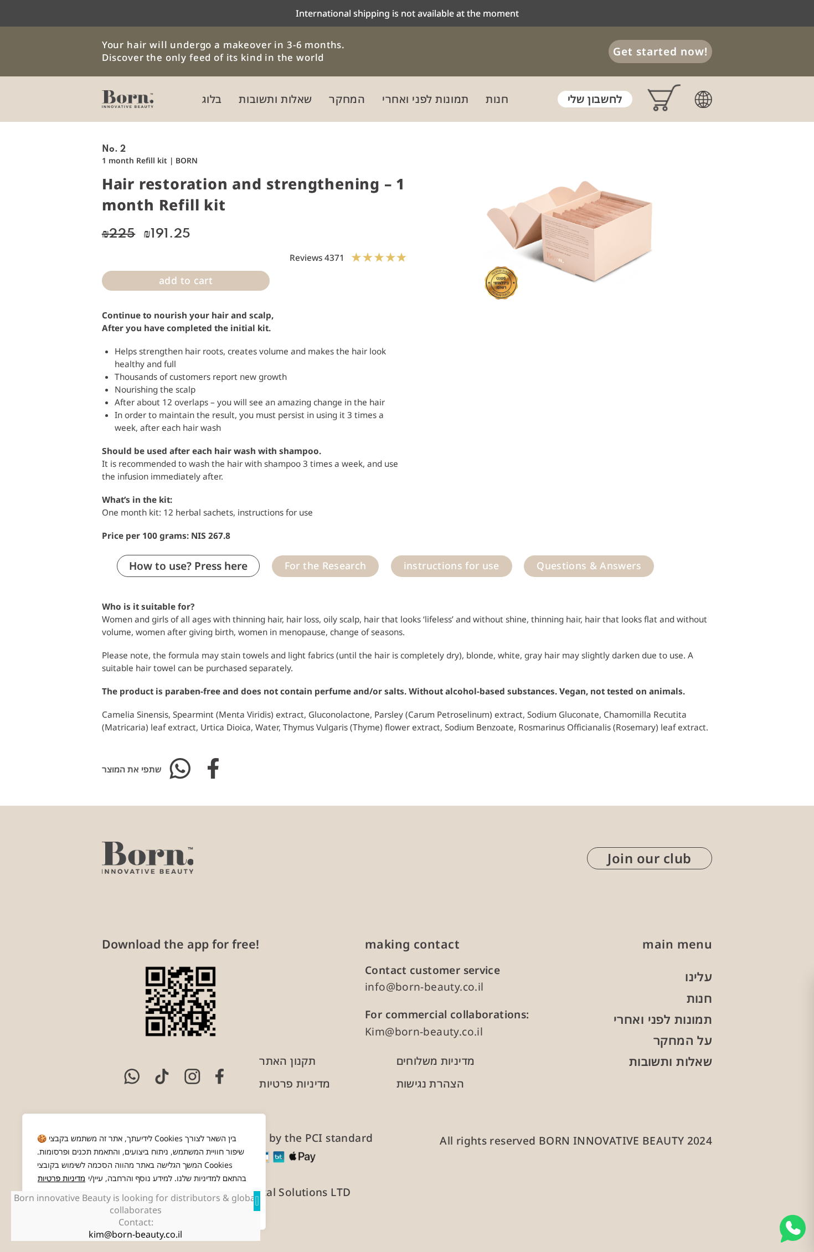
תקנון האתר (287, 1061)
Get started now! (660, 51)
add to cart (186, 280)
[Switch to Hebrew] (703, 99)
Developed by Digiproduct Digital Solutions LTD (226, 1192)
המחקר (347, 99)
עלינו (698, 976)
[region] (144, 1172)
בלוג (211, 99)
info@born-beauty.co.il (424, 987)
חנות (497, 99)
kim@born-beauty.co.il (136, 1234)
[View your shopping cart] (657, 99)
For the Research (326, 565)
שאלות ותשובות (275, 99)
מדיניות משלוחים (435, 1061)
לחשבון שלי (595, 99)
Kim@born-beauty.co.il (424, 1031)
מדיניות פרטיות (61, 1178)
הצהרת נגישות (430, 1083)
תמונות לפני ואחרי (425, 99)
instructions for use (451, 565)
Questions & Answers (589, 565)
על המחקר (682, 1040)
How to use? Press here (188, 566)
